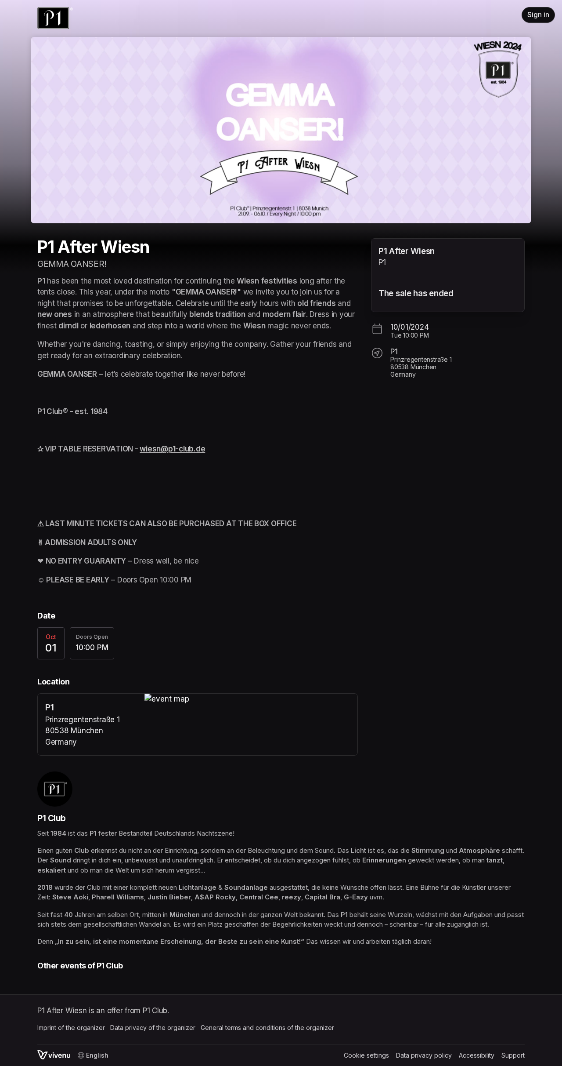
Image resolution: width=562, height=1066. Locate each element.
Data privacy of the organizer (152, 1027)
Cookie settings (366, 1055)
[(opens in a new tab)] (250, 699)
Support (513, 1055)
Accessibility (476, 1055)
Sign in (538, 15)
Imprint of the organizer (71, 1027)
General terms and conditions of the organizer (267, 1027)
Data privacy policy (424, 1055)
